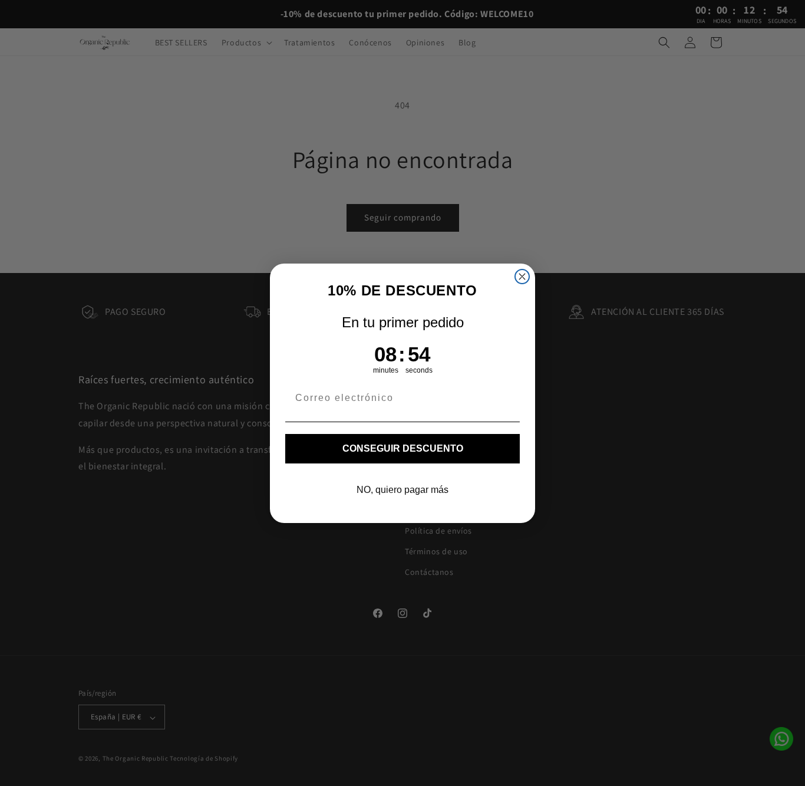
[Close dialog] (522, 276)
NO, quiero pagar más (402, 490)
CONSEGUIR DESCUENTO (402, 448)
